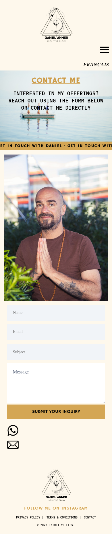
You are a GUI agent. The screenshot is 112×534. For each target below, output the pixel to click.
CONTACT (90, 517)
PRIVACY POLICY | (30, 517)
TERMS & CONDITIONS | (64, 517)
